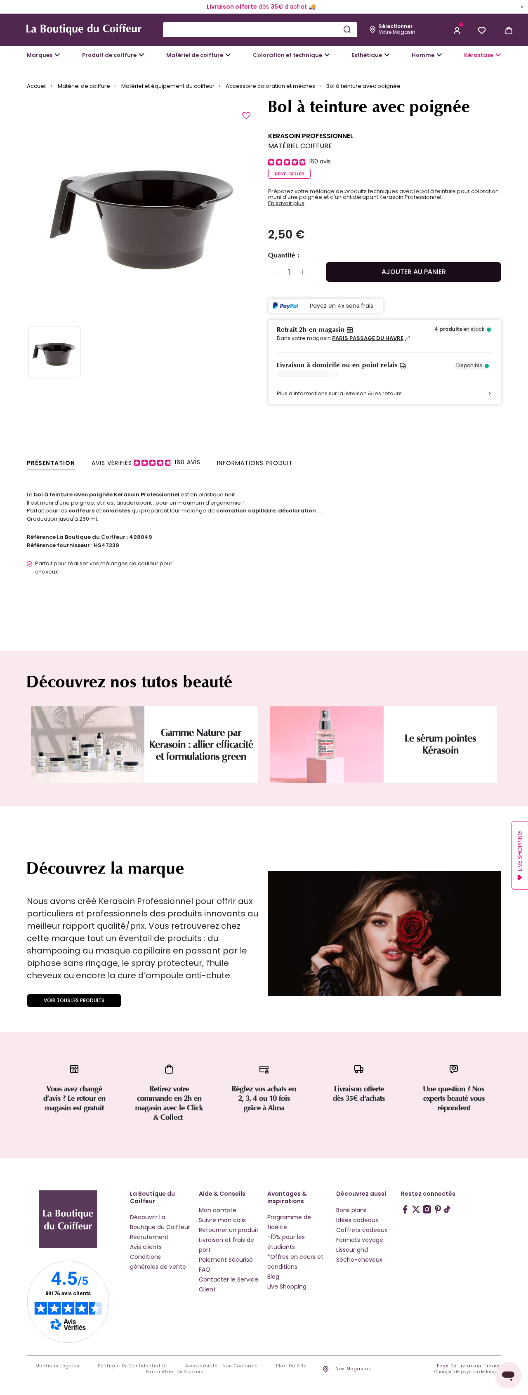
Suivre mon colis (222, 1220)
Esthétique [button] (366, 55)
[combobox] (260, 30)
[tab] (146, 462)
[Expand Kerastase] (498, 55)
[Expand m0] (57, 55)
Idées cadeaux (357, 1220)
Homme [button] (423, 55)
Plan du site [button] (291, 1366)
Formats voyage (359, 1240)
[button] (457, 29)
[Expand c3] (141, 55)
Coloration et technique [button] (287, 55)
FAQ (204, 1269)
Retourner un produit (229, 1230)
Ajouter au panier (414, 271)
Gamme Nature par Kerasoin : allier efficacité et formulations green (201, 744)
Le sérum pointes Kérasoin (440, 744)
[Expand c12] (327, 55)
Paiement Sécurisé (226, 1260)
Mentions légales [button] (57, 1366)
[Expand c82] (387, 55)
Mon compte (217, 1210)
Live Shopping (286, 1286)
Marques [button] (39, 55)
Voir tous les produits (74, 1000)
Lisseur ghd (352, 1250)
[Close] (522, 6)
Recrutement (149, 1237)
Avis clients (146, 1247)
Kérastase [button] (478, 55)
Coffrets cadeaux (361, 1230)
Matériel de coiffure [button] (194, 55)
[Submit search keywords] (347, 29)
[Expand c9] (228, 55)
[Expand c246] (439, 55)
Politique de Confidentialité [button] (132, 1366)
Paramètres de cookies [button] (174, 1372)
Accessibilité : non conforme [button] (221, 1366)
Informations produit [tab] (255, 463)
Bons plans (351, 1210)
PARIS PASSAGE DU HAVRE (367, 338)
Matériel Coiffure (300, 146)
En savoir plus (286, 203)
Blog (273, 1276)
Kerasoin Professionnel (311, 136)
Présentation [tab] (51, 463)
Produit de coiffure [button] (109, 55)
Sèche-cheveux (359, 1260)
